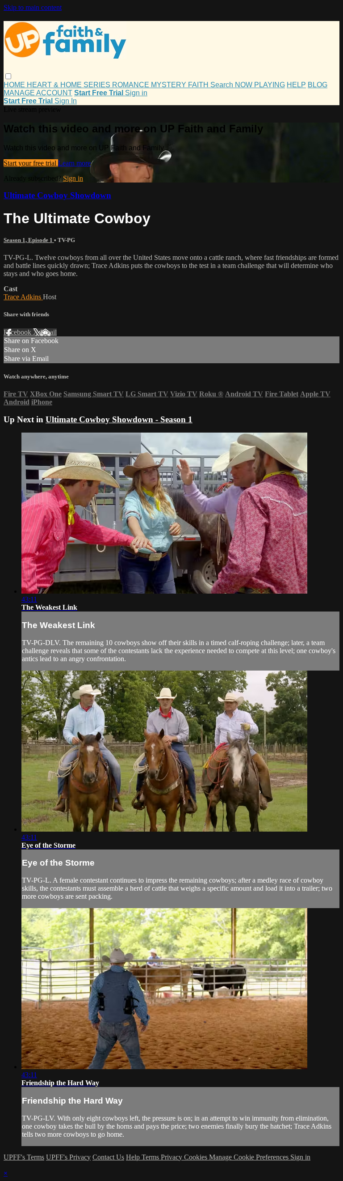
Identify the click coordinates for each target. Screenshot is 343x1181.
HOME (15, 85)
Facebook (18, 332)
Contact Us (108, 1157)
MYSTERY (169, 85)
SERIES (98, 85)
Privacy (172, 1157)
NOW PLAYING (260, 85)
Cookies (196, 1157)
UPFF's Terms (24, 1157)
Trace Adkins (23, 297)
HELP (296, 85)
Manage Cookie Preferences (249, 1157)
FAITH (199, 85)
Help (134, 1157)
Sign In (65, 101)
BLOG (317, 85)
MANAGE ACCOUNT (38, 93)
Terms (151, 1157)
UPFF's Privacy (68, 1157)
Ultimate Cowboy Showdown (57, 195)
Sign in (136, 93)
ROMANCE (131, 85)
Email (48, 332)
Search (222, 85)
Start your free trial (31, 163)
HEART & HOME (55, 85)
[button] (8, 76)
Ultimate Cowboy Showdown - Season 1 (119, 419)
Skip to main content (33, 7)
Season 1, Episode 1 (29, 240)
